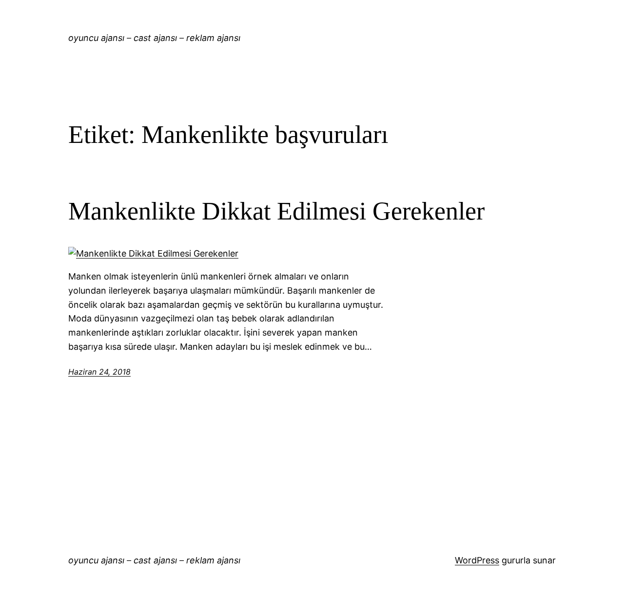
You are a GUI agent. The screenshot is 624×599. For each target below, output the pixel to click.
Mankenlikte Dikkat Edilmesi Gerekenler (276, 211)
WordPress (477, 560)
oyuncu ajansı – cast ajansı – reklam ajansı (154, 38)
